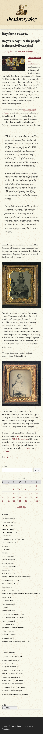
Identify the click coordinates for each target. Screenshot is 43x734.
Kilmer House (6, 570)
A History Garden (8, 519)
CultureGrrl (6, 549)
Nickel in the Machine (10, 590)
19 (14, 497)
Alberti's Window (8, 529)
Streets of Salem (8, 611)
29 (31, 501)
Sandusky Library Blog (10, 601)
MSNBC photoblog (20, 439)
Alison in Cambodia (8, 532)
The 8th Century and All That (12, 614)
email (9, 445)
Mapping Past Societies (10, 667)
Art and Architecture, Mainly (12, 539)
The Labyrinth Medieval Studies (13, 687)
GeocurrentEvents (8, 560)
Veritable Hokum (8, 635)
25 (9, 501)
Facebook (6, 451)
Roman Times (6, 597)
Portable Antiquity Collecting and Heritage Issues (20, 594)
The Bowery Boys (8, 621)
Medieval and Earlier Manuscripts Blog (16, 577)
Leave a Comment (11, 457)
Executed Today (7, 556)
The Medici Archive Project (11, 691)
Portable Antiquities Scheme (12, 680)
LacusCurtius (6, 663)
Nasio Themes (17, 726)
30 (37, 501)
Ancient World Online (9, 660)
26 (14, 501)
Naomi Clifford (7, 587)
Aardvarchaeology (8, 522)
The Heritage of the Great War (12, 684)
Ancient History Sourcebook (12, 657)
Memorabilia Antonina (10, 580)
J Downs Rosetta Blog (9, 567)
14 (25, 493)
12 (14, 493)
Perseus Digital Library (10, 677)
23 (37, 497)
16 (37, 493)
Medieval (21, 51)
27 (20, 501)
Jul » (24, 507)
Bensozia (5, 546)
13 (19, 493)
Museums (29, 51)
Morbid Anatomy (7, 584)
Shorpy (4, 607)
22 (31, 497)
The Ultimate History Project (12, 628)
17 (3, 497)
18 (8, 497)
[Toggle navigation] (21, 27)
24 (3, 501)
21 (25, 497)
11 (8, 493)
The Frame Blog (7, 624)
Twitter (29, 448)
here (18, 436)
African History (7, 526)
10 (3, 493)
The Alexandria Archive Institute (14, 618)
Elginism (5, 553)
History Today (7, 563)
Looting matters (7, 573)
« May (19, 507)
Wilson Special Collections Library (14, 694)
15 (31, 493)
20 (20, 497)
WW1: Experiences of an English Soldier (16, 641)
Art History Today (8, 543)
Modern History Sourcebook (12, 674)
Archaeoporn (6, 536)
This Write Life (7, 631)
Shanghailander (8, 604)
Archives (5, 705)
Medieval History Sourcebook (12, 670)
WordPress (6, 729)
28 (26, 501)
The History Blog (22, 19)
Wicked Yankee (7, 638)
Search (4, 467)
